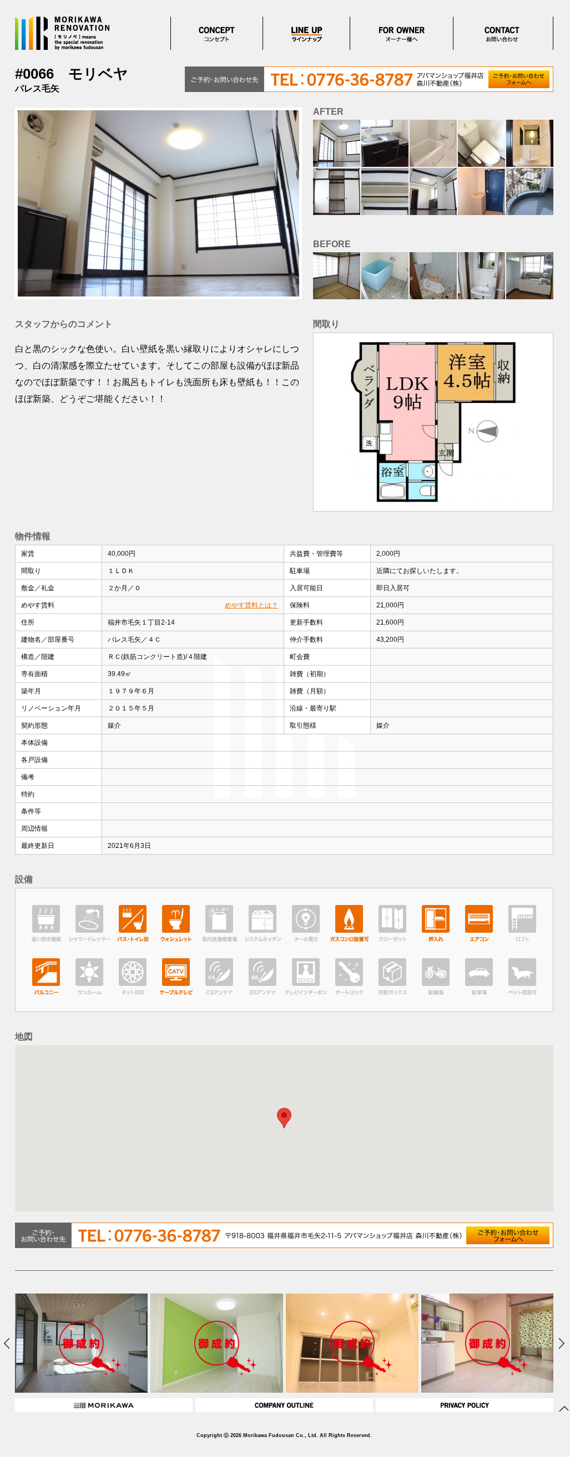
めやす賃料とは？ (251, 605)
